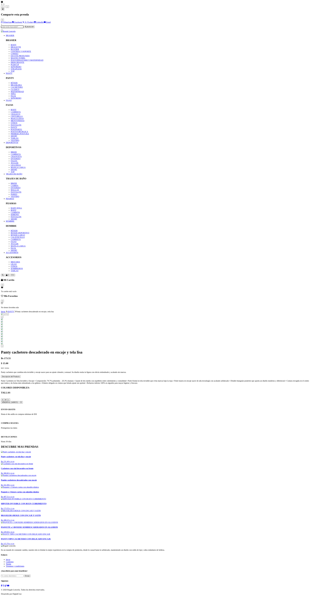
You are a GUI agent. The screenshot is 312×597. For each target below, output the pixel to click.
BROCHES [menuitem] (15, 262)
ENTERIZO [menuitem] (15, 159)
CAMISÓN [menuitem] (15, 212)
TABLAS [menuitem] (14, 138)
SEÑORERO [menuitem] (16, 67)
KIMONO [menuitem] (15, 215)
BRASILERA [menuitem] (16, 85)
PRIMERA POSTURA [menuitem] (20, 134)
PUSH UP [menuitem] (15, 65)
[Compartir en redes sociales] (2, 9)
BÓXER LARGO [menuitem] (18, 235)
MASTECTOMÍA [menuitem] (18, 58)
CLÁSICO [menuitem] (15, 89)
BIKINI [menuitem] (14, 183)
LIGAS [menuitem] (14, 264)
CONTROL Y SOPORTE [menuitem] (21, 51)
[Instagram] (3, 586)
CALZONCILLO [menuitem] (18, 237)
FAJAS (9, 100)
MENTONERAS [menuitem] (17, 121)
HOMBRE (10, 221)
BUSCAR (30, 27)
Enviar (27, 576)
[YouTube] (8, 586)
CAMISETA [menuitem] (16, 112)
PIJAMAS (10, 199)
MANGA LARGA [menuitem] (18, 167)
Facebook (18, 22)
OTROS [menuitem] (14, 123)
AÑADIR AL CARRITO (10, 402)
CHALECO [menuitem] (15, 114)
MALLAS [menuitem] (15, 190)
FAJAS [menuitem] (13, 242)
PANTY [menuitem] (14, 127)
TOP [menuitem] (13, 71)
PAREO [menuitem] (14, 194)
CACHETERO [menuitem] (17, 87)
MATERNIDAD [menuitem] (17, 92)
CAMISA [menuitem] (14, 185)
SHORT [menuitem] (14, 136)
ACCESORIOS (12, 253)
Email (48, 22)
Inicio (3, 312)
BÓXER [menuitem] (14, 83)
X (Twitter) (29, 22)
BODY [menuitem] (13, 45)
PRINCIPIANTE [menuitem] (17, 62)
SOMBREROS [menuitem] (17, 268)
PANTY (9, 73)
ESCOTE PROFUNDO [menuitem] (20, 56)
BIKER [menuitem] (14, 152)
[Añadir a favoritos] (21, 402)
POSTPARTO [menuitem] (16, 129)
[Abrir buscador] (3, 275)
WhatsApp (7, 22)
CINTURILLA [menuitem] (17, 116)
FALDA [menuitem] (14, 161)
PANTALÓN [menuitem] (16, 125)
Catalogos (10, 562)
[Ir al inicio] (8, 31)
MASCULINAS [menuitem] (17, 118)
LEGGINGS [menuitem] (16, 165)
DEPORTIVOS (12, 143)
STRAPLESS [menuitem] (16, 69)
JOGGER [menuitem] (14, 163)
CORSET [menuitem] (14, 54)
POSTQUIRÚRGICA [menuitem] (19, 132)
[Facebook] (1, 586)
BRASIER (10, 35)
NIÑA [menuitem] (13, 94)
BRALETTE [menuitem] (16, 47)
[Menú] (2, 29)
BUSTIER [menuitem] (15, 49)
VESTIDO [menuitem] (15, 140)
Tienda (8, 564)
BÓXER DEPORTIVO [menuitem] (20, 233)
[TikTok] (6, 586)
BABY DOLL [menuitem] (16, 208)
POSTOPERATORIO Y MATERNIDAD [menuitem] (27, 60)
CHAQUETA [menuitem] (16, 156)
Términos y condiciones (15, 566)
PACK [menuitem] (13, 96)
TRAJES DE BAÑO (14, 174)
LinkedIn (40, 22)
